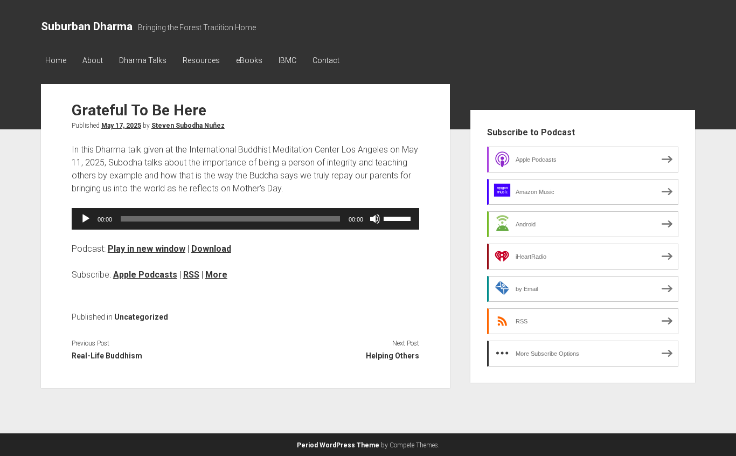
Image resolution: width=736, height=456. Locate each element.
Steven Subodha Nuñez (188, 125)
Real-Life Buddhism (107, 355)
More (216, 275)
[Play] (85, 218)
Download (211, 249)
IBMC (287, 60)
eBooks (249, 60)
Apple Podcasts (145, 275)
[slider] (399, 217)
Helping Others (392, 355)
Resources (201, 60)
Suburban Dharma (87, 26)
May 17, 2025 (121, 125)
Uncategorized (141, 317)
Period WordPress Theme (338, 445)
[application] (245, 219)
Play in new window (146, 249)
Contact (326, 60)
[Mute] (375, 218)
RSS (191, 275)
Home (55, 60)
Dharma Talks (142, 60)
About (92, 60)
